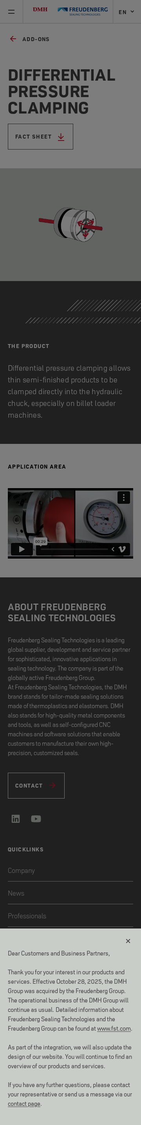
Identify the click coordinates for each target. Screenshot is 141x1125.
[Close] (128, 941)
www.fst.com (114, 1028)
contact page (24, 1103)
